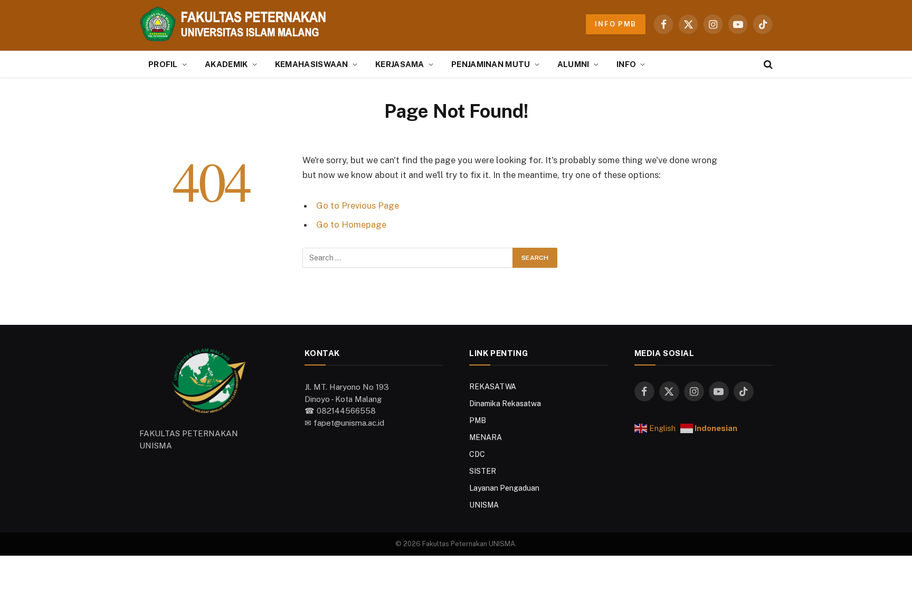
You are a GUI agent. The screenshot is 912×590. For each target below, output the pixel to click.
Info (626, 64)
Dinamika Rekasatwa (505, 403)
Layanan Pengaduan (504, 488)
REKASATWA (492, 386)
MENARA (485, 437)
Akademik (226, 64)
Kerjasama (399, 64)
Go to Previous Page (357, 205)
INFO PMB (615, 24)
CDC (477, 454)
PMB (477, 420)
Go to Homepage (351, 224)
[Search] (767, 64)
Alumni (573, 64)
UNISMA (484, 505)
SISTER (482, 471)
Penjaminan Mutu (490, 64)
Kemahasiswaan (311, 64)
